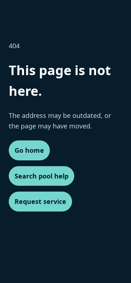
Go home (29, 150)
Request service (40, 201)
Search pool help (41, 176)
